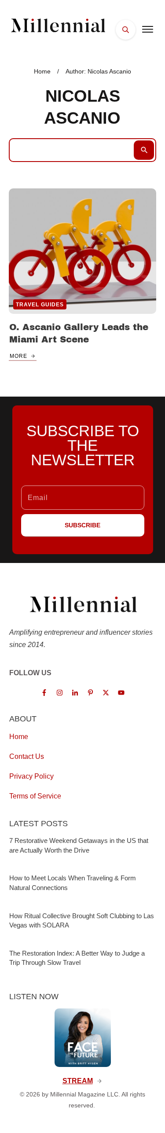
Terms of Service (35, 796)
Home (18, 736)
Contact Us (26, 756)
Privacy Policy (31, 776)
